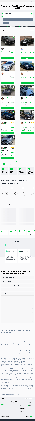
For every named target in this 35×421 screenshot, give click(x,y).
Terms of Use (3, 416)
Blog (20, 405)
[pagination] (2, 164)
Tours (20, 402)
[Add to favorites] (13, 37)
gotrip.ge (2, 404)
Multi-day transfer (22, 411)
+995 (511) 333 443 (14, 401)
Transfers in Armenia (22, 408)
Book (8, 58)
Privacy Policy (8, 416)
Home (1, 2)
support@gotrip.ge (4, 402)
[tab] (17, 277)
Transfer (4, 2)
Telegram (16, 402)
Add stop (18, 19)
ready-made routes (8, 352)
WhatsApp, (11, 402)
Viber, (14, 402)
